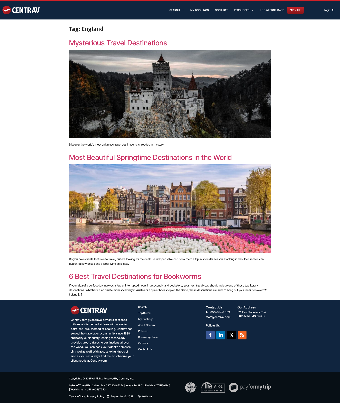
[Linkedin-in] (220, 335)
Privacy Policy (95, 396)
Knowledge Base (272, 10)
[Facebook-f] (210, 335)
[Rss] (242, 335)
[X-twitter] (231, 335)
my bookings (199, 10)
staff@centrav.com (218, 317)
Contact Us (145, 349)
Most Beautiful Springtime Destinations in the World (150, 157)
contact (221, 10)
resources (242, 10)
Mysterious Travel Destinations (118, 42)
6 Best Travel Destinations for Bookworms (135, 276)
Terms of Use (77, 396)
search (174, 10)
